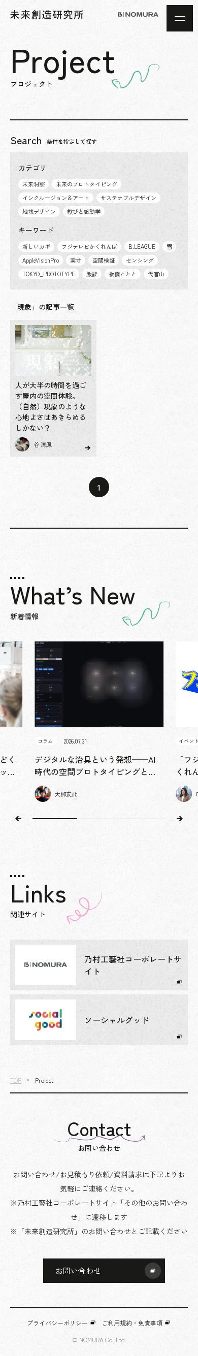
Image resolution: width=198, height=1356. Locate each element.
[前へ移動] (18, 819)
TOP (15, 1080)
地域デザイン (39, 211)
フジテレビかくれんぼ (89, 246)
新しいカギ (36, 246)
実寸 (75, 260)
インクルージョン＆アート (55, 197)
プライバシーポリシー (57, 1322)
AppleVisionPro (40, 260)
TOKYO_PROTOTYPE (48, 274)
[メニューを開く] (180, 18)
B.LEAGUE (141, 246)
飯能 (91, 274)
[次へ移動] (180, 819)
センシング (140, 260)
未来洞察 (33, 184)
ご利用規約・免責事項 (132, 1322)
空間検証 (103, 260)
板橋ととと (123, 274)
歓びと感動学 (84, 211)
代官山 (156, 274)
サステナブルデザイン (128, 197)
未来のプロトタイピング (86, 184)
